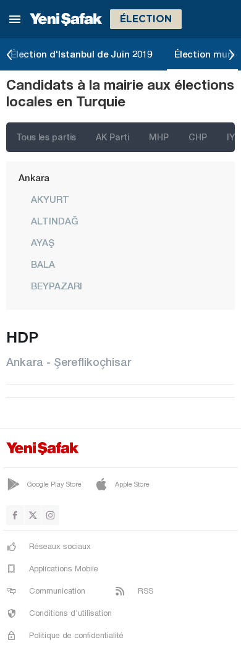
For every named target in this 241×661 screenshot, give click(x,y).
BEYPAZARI (56, 285)
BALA (43, 264)
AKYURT (50, 199)
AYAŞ (42, 242)
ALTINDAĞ (54, 220)
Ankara (34, 177)
